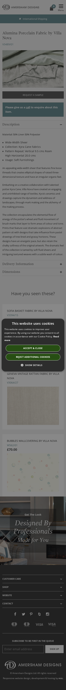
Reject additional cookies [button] (33, 356)
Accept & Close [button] (33, 348)
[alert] (33, 345)
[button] (32, 365)
